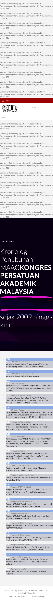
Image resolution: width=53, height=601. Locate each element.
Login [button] (7, 100)
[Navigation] (3, 116)
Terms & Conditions (18, 596)
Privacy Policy (38, 596)
